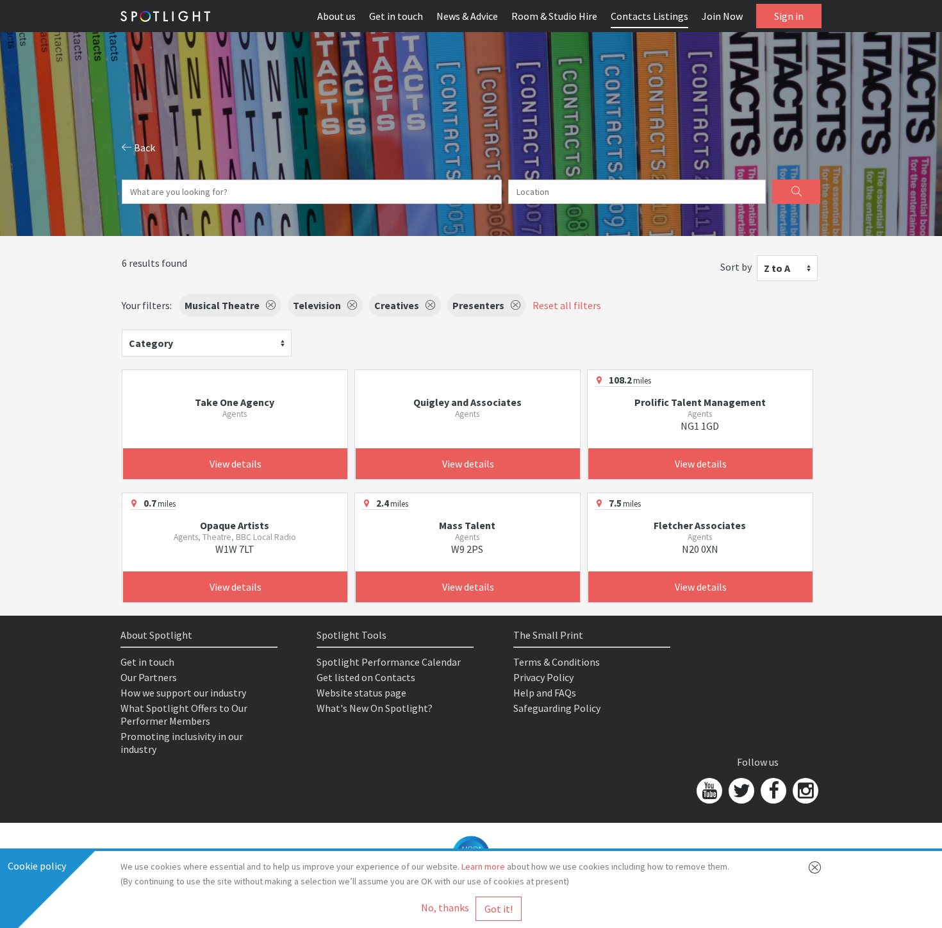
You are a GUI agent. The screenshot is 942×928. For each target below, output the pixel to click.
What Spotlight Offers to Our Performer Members (183, 714)
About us (336, 16)
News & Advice (467, 16)
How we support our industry (183, 692)
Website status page (361, 692)
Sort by (736, 266)
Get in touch (396, 16)
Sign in (789, 16)
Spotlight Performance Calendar (389, 661)
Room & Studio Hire (554, 16)
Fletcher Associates (700, 525)
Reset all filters (567, 305)
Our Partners (148, 677)
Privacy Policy (543, 677)
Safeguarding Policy (556, 708)
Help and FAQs (544, 692)
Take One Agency (234, 402)
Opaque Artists (234, 525)
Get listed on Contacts (366, 677)
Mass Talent (467, 525)
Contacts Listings (649, 16)
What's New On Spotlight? (375, 708)
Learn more (483, 866)
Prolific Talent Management (700, 402)
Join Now (722, 16)
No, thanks (445, 907)
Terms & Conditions (556, 661)
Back (143, 147)
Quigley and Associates (467, 402)
